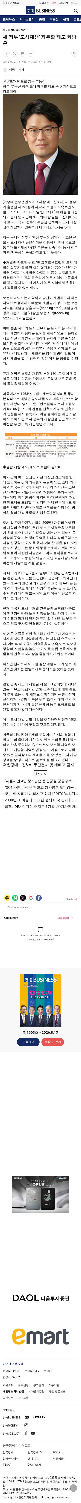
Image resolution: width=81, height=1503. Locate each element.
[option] (40, 1194)
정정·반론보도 (57, 1391)
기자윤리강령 (36, 1391)
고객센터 (8, 1397)
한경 (11, 1370)
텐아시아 (33, 1458)
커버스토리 (26, 19)
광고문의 (38, 1385)
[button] (74, 3)
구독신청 (28, 1042)
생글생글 (58, 1458)
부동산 (54, 19)
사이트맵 (23, 1397)
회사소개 (8, 1385)
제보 (54, 2)
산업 (66, 19)
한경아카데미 (11, 1458)
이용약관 (54, 1385)
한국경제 (8, 1452)
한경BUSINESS (16, 30)
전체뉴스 (9, 19)
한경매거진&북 (11, 2)
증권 (42, 19)
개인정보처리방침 (13, 1391)
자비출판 (44, 2)
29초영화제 (34, 1464)
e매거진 (63, 2)
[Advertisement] (40, 1114)
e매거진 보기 (53, 1042)
